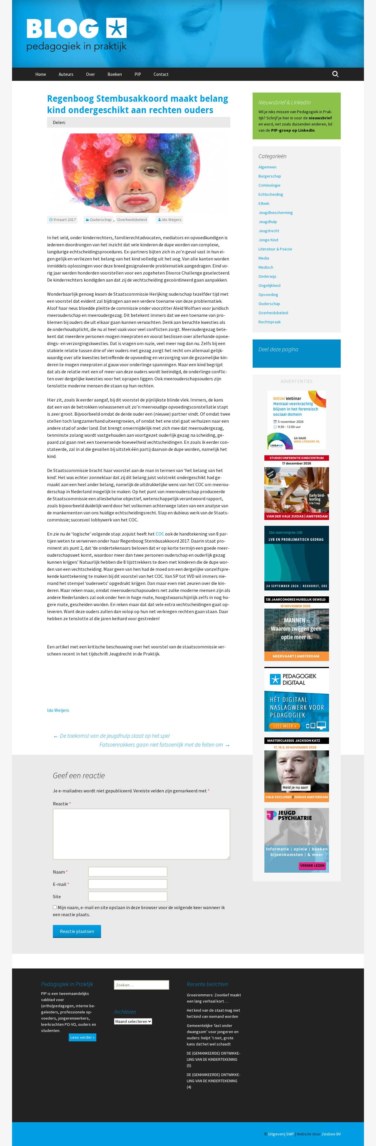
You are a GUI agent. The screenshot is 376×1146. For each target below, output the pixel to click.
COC (160, 534)
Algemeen (267, 167)
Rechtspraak (269, 321)
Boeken (115, 74)
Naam (60, 872)
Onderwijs (267, 276)
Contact (161, 74)
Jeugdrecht (268, 230)
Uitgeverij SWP (281, 1134)
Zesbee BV (331, 1134)
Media (263, 258)
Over (90, 74)
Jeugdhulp (267, 221)
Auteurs (66, 74)
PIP (138, 74)
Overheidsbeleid (132, 219)
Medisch (265, 267)
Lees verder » (82, 1037)
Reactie (62, 804)
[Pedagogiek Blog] (188, 34)
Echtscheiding (270, 194)
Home (40, 74)
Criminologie (269, 185)
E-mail (61, 884)
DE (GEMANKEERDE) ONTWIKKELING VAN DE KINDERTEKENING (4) (213, 1081)
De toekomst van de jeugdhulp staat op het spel (111, 735)
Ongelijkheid (269, 285)
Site (57, 896)
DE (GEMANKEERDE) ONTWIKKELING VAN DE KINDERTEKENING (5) (213, 1059)
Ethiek (263, 203)
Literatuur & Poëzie (275, 249)
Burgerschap (269, 176)
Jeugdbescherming (275, 212)
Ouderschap (101, 219)
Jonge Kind (268, 239)
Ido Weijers (172, 219)
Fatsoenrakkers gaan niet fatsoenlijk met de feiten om (165, 744)
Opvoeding (268, 294)
